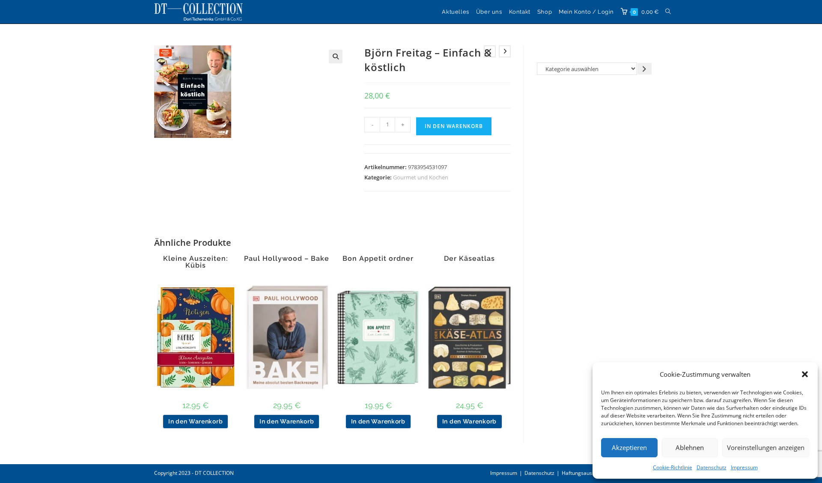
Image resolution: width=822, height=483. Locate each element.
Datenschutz (712, 467)
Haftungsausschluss (586, 473)
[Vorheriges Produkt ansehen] (490, 51)
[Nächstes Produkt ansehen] (505, 51)
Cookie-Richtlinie (672, 467)
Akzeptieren (629, 447)
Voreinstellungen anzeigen (765, 447)
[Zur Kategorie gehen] (644, 69)
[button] (805, 374)
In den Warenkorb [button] (195, 421)
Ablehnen (690, 447)
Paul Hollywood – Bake (286, 258)
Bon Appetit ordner (378, 258)
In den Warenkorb (454, 126)
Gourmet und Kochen (420, 177)
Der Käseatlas (469, 258)
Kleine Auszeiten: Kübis (195, 262)
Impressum (744, 467)
